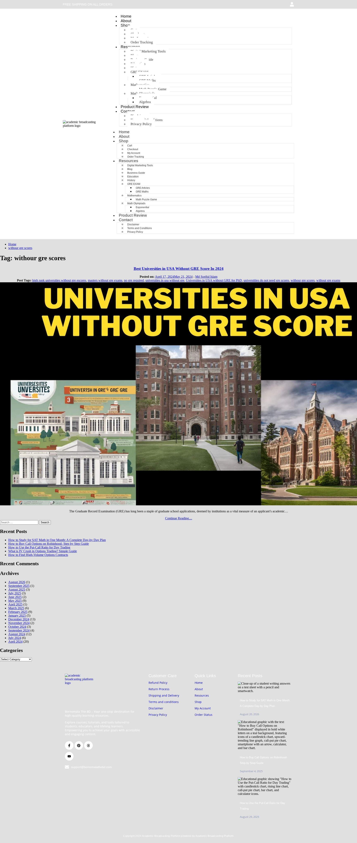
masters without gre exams (105, 280)
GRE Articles (143, 187)
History (131, 180)
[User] (292, 4)
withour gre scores (303, 280)
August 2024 (16, 634)
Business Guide (136, 172)
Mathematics (134, 195)
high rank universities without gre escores (59, 280)
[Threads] (88, 745)
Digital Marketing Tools (148, 51)
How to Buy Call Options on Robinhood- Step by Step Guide (48, 543)
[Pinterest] (79, 745)
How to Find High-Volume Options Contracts (38, 555)
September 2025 (19, 586)
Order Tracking (142, 42)
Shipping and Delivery (164, 695)
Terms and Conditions (139, 228)
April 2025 (15, 604)
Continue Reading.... (178, 518)
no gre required (134, 280)
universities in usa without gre (164, 280)
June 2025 (15, 597)
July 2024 (14, 638)
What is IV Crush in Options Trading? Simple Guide (42, 551)
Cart (129, 145)
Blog (129, 169)
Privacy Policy (141, 124)
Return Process (159, 689)
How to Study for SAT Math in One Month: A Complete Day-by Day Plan (57, 540)
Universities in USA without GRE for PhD (214, 280)
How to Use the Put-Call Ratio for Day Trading (39, 547)
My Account (133, 153)
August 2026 (16, 582)
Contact (126, 220)
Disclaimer (133, 224)
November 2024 (19, 623)
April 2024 (15, 641)
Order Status (203, 715)
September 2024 (19, 630)
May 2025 (15, 600)
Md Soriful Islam (206, 276)
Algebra (145, 102)
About (126, 21)
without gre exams (328, 280)
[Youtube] (69, 756)
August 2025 (16, 589)
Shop (125, 25)
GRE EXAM (133, 184)
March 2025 (16, 608)
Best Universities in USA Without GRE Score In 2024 (179, 268)
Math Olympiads (136, 203)
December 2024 (18, 619)
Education (133, 176)
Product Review (135, 106)
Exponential (142, 207)
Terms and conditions (164, 702)
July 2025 (14, 593)
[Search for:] (19, 522)
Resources (128, 161)
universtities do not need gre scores (266, 280)
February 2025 (17, 612)
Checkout (132, 149)
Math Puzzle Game (146, 199)
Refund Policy (158, 683)
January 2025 (17, 615)
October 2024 (17, 626)
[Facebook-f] (69, 745)
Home (126, 16)
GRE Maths (142, 191)
